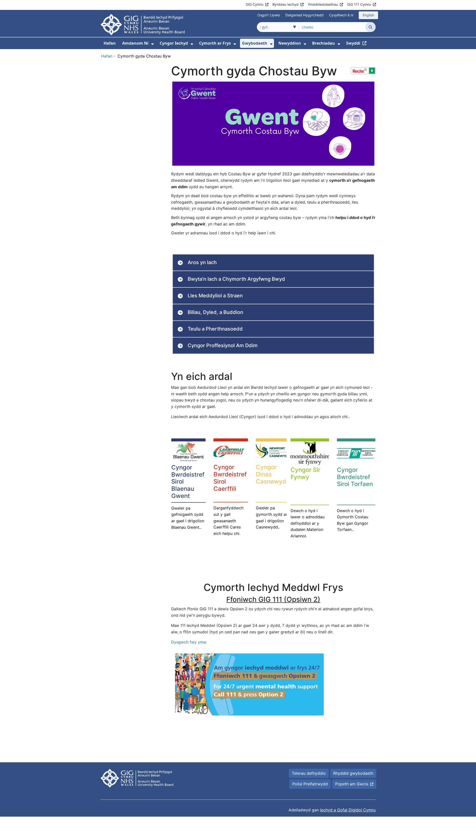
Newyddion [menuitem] (289, 43)
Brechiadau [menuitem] (323, 43)
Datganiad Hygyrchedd (304, 15)
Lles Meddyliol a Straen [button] (215, 296)
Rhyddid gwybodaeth (353, 773)
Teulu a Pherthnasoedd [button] (215, 329)
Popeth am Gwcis (351, 783)
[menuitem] (152, 44)
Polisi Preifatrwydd (310, 783)
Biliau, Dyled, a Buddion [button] (215, 312)
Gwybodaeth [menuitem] (254, 43)
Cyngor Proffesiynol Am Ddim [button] (223, 345)
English (368, 15)
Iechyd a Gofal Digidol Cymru (348, 809)
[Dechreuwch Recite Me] (363, 70)
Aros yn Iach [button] (202, 262)
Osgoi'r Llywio (268, 15)
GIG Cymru (254, 4)
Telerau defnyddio (309, 773)
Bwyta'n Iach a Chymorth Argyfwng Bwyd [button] (236, 279)
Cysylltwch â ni (341, 15)
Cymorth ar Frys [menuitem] (215, 43)
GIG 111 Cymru (359, 4)
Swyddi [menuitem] (353, 43)
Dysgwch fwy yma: (189, 642)
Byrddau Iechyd (285, 4)
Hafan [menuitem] (110, 43)
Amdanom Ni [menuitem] (135, 43)
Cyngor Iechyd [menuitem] (174, 43)
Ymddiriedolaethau (323, 4)
